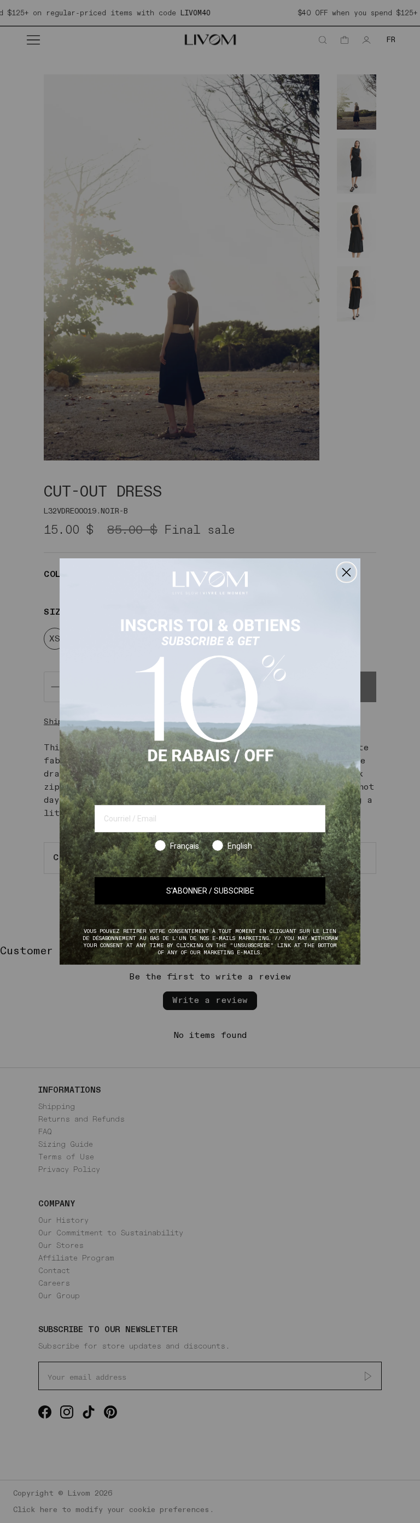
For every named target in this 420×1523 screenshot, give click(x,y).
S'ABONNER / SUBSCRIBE (210, 890)
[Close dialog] (346, 572)
